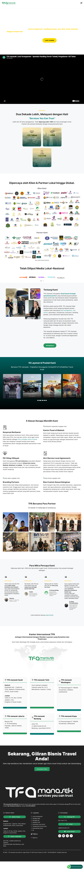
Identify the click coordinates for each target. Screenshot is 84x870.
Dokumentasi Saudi (37, 828)
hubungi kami (34, 40)
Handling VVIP (36, 822)
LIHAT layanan (49, 40)
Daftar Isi (34, 837)
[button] (41, 280)
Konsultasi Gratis (42, 769)
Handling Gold (36, 818)
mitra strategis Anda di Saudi (27, 439)
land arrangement (35, 29)
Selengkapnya (50, 345)
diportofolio (49, 615)
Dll (33, 830)
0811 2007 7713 (62, 820)
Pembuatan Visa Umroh (38, 824)
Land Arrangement (37, 816)
